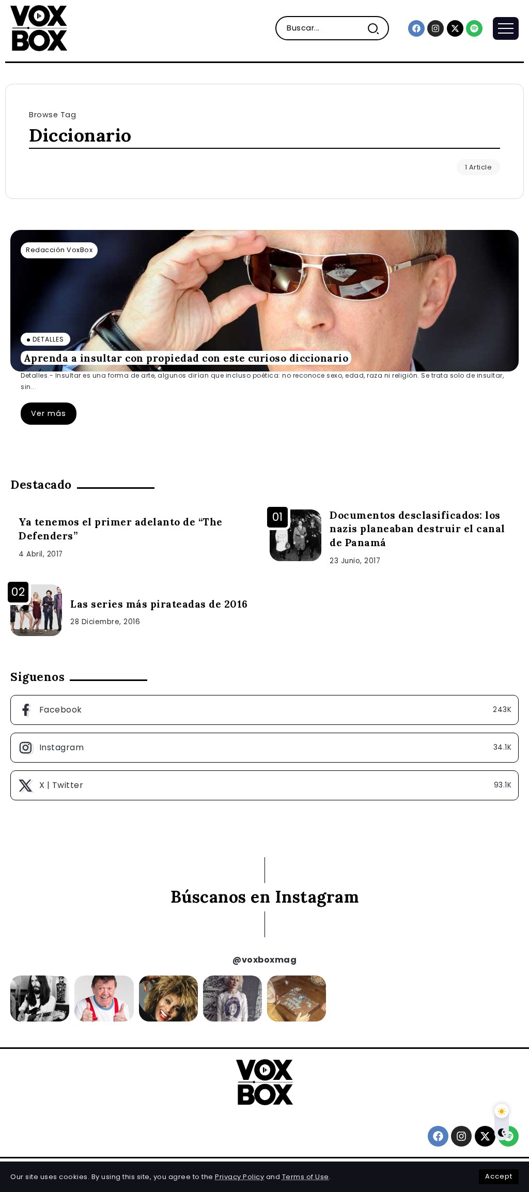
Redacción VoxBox (59, 249)
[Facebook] (416, 28)
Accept (498, 1176)
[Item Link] (264, 300)
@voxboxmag (264, 960)
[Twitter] (264, 785)
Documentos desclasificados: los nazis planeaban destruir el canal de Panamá (417, 529)
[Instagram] (435, 28)
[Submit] (377, 28)
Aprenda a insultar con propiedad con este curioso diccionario (186, 357)
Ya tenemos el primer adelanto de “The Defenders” (121, 529)
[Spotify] (474, 28)
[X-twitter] (455, 28)
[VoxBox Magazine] (38, 28)
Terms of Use (305, 1177)
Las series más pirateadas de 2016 (159, 604)
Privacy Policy (239, 1177)
